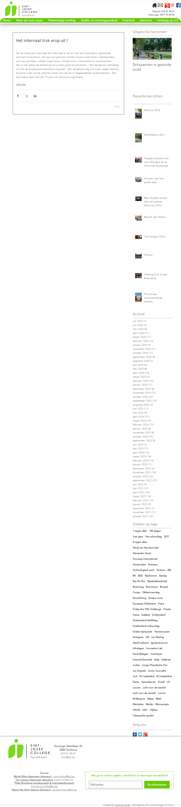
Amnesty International (145, 558)
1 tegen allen (140, 530)
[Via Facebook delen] (17, 96)
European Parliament (144, 603)
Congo (136, 592)
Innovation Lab (154, 648)
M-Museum (139, 698)
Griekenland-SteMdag (145, 620)
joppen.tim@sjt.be (64, 780)
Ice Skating (157, 637)
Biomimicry (152, 586)
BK (134, 575)
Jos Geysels (139, 670)
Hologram (138, 637)
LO (168, 681)
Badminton (151, 575)
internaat (21, 84)
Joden (136, 665)
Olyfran (154, 709)
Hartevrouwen (162, 631)
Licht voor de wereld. (144, 693)
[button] (128, 20)
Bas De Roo (139, 581)
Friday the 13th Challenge (147, 609)
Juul (135, 676)
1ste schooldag (153, 536)
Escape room (155, 597)
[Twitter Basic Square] (140, 734)
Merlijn (149, 704)
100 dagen (155, 530)
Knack (161, 681)
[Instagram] (172, 5)
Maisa (150, 698)
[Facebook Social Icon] (178, 5)
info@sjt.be (68, 757)
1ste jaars (138, 536)
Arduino (160, 570)
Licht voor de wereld (154, 687)
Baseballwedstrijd (157, 581)
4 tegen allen (140, 542)
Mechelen (138, 704)
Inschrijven (156, 653)
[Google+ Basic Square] (145, 734)
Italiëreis (166, 659)
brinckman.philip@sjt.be (44, 784)
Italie (156, 659)
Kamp (136, 681)
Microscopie (162, 704)
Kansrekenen (148, 681)
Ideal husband (141, 642)
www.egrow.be (122, 805)
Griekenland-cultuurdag (146, 625)
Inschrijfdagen (140, 653)
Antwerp (153, 564)
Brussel (164, 586)
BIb (169, 570)
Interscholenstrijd (142, 659)
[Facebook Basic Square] (135, 734)
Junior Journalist (157, 670)
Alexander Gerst (142, 553)
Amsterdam (139, 564)
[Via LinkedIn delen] (35, 96)
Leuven (137, 687)
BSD (140, 575)
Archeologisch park (143, 570)
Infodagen (138, 648)
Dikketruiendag (151, 592)
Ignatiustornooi (159, 642)
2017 (166, 536)
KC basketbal (146, 676)
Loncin (162, 693)
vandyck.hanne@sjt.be (44, 789)
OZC (145, 709)
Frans (161, 603)
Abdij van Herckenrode (146, 547)
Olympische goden (143, 715)
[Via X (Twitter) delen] (26, 96)
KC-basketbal (163, 676)
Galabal (145, 614)
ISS (147, 637)
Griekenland (158, 614)
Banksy (163, 575)
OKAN (136, 709)
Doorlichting (139, 597)
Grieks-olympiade (142, 631)
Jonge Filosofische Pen (154, 665)
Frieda (167, 609)
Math (158, 698)
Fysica (136, 614)
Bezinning (138, 586)
